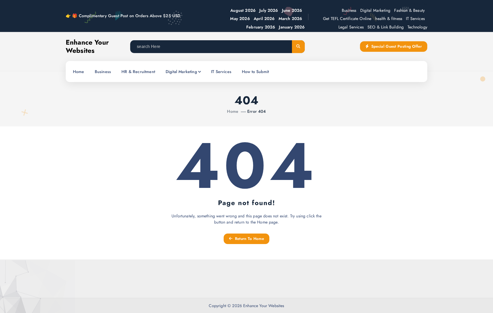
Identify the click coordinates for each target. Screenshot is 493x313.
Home (78, 72)
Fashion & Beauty (409, 10)
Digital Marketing (375, 10)
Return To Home (248, 238)
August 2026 (242, 10)
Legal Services (351, 27)
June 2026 (292, 10)
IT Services (415, 19)
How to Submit (255, 72)
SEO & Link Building (385, 27)
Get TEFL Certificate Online (347, 19)
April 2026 (264, 19)
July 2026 (268, 10)
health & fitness (388, 19)
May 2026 (240, 19)
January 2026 (292, 27)
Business (349, 10)
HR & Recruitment (138, 72)
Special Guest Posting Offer (396, 46)
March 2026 (290, 19)
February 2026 (260, 27)
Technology (417, 27)
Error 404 (256, 111)
